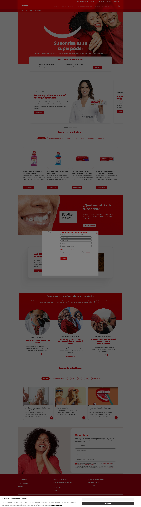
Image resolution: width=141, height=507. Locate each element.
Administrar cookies (108, 499)
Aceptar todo (107, 503)
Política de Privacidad (56, 505)
